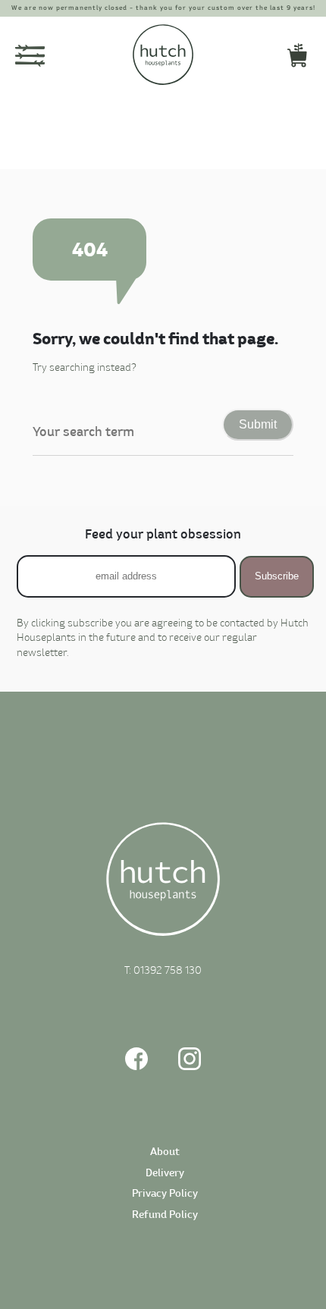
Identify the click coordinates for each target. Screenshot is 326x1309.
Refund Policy (165, 1215)
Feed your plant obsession (163, 535)
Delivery (165, 1174)
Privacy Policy (165, 1194)
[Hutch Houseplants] (163, 881)
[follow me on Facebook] (136, 1067)
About (165, 1152)
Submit (258, 424)
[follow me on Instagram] (189, 1067)
